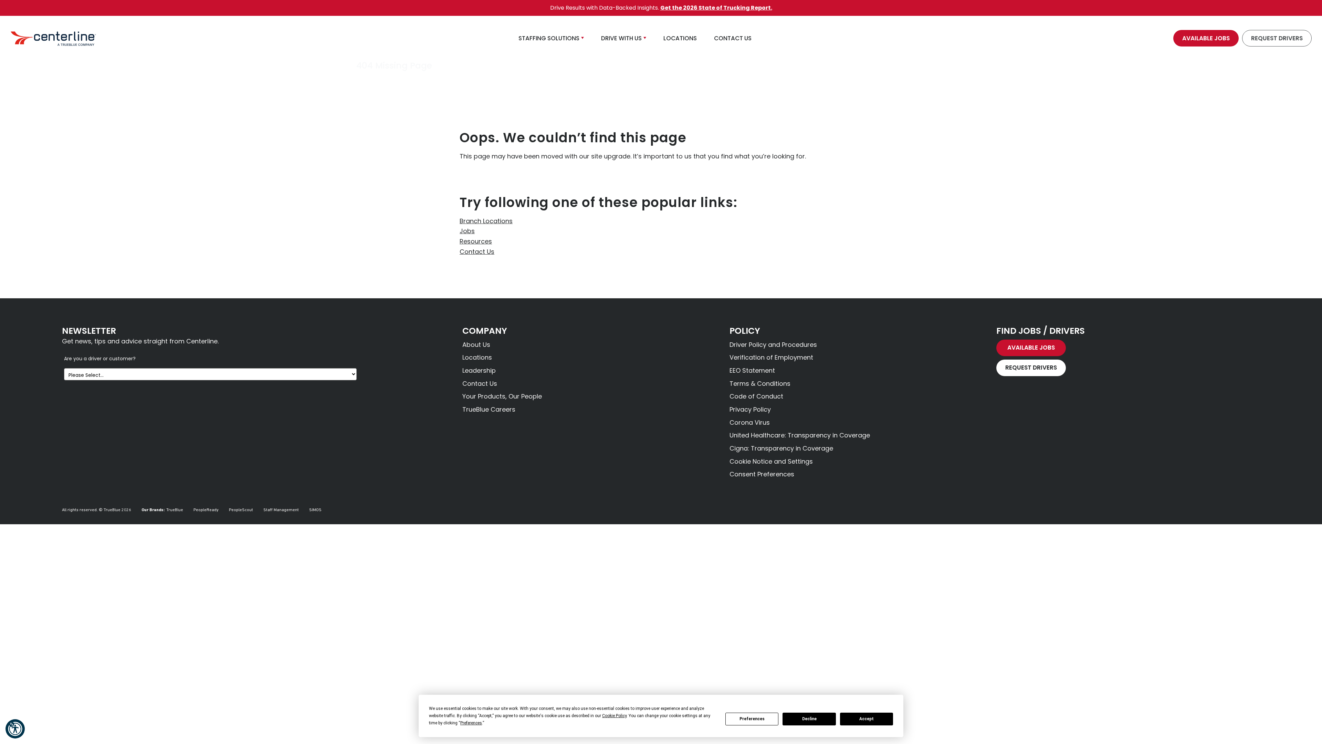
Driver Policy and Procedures (773, 344)
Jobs (467, 231)
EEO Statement (752, 370)
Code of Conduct (756, 396)
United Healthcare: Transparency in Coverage (800, 435)
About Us (476, 344)
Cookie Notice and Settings (771, 461)
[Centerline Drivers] (53, 38)
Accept (866, 718)
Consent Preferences (762, 474)
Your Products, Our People (502, 396)
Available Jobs (1206, 38)
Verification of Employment (771, 357)
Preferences (752, 718)
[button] (15, 728)
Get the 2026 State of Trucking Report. (716, 8)
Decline (809, 718)
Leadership (479, 370)
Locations (477, 357)
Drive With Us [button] (621, 38)
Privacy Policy (750, 409)
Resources (476, 241)
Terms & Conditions (760, 383)
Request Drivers (1277, 38)
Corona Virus (750, 422)
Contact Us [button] (733, 38)
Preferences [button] (471, 723)
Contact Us (477, 251)
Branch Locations (486, 221)
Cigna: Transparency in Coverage (781, 448)
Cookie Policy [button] (614, 715)
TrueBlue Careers (488, 409)
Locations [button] (680, 38)
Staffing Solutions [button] (548, 38)
